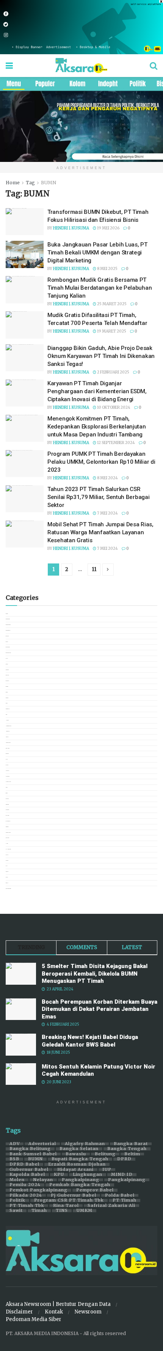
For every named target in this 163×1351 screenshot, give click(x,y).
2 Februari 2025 (112, 372)
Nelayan (43, 1180)
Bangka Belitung (30, 1148)
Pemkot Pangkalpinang (38, 1190)
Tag (30, 182)
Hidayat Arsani (75, 1169)
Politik (17, 1200)
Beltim (132, 1154)
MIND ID (122, 1174)
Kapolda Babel (27, 1174)
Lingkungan (87, 1174)
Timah (39, 1210)
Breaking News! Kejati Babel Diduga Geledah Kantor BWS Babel (90, 1041)
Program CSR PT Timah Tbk (69, 1200)
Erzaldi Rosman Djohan (77, 1164)
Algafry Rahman (85, 1143)
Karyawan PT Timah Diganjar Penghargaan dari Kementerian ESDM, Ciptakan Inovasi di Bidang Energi (97, 391)
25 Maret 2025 (111, 303)
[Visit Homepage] (81, 65)
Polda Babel (120, 1195)
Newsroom (88, 1312)
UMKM (84, 1210)
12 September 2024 (115, 442)
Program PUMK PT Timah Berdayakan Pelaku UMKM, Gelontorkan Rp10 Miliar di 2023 (101, 461)
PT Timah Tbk (26, 1205)
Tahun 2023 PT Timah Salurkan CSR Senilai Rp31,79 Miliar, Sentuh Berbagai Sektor (98, 497)
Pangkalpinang (80, 1180)
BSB (14, 1159)
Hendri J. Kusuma (71, 228)
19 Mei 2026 (107, 228)
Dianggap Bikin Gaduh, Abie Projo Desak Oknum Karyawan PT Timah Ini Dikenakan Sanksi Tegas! (101, 356)
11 (94, 569)
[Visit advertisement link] (81, 27)
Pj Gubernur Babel (73, 1195)
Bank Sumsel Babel (33, 1154)
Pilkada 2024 (25, 1195)
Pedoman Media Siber (33, 1319)
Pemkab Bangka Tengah (79, 1184)
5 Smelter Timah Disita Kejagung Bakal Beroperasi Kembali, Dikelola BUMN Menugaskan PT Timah (94, 973)
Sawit (16, 1210)
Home (13, 182)
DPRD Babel (24, 1164)
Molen (17, 1180)
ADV (14, 1143)
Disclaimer (19, 1312)
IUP (106, 1169)
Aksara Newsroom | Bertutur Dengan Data (58, 1304)
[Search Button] (153, 65)
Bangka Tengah (127, 1148)
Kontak (54, 1312)
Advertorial (42, 1143)
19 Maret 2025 (111, 331)
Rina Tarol (66, 1205)
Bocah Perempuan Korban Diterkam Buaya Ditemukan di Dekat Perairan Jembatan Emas (99, 1009)
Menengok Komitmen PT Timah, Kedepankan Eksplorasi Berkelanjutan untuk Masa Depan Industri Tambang (96, 426)
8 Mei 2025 (107, 268)
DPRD (124, 1159)
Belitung (105, 1154)
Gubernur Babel (29, 1169)
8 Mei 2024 (107, 477)
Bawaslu (76, 1154)
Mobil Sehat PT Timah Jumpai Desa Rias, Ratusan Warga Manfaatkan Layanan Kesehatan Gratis (100, 532)
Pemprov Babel (95, 1190)
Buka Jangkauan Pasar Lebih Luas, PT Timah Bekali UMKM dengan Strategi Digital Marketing (97, 252)
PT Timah (124, 1200)
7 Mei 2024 (107, 513)
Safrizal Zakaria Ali (111, 1205)
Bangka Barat (131, 1143)
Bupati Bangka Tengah (80, 1159)
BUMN (48, 182)
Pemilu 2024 (25, 1184)
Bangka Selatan (79, 1148)
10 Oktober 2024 (113, 407)
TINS (62, 1210)
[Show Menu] (9, 65)
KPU (59, 1174)
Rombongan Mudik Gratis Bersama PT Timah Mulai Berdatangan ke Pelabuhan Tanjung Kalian (99, 287)
